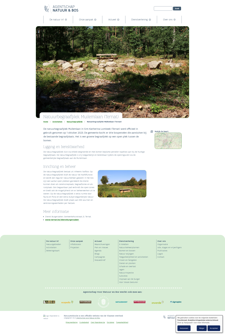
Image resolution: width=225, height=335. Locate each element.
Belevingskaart (53, 250)
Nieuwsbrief (100, 260)
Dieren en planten (127, 263)
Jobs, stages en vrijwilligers (169, 247)
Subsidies (123, 276)
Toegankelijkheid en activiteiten (133, 257)
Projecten (74, 247)
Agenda (98, 250)
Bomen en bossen (127, 250)
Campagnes (100, 257)
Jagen (121, 269)
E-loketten (124, 244)
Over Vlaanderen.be (98, 322)
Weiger (201, 328)
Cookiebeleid (84, 322)
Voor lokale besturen (128, 282)
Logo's (160, 253)
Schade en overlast (127, 266)
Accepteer (214, 328)
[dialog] (199, 324)
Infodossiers (75, 244)
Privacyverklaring (71, 322)
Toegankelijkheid (122, 322)
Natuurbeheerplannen (129, 247)
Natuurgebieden (53, 244)
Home (45, 122)
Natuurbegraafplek (74, 122)
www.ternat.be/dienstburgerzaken (62, 219)
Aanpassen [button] (184, 328)
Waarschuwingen (102, 244)
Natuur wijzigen (126, 253)
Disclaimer (110, 322)
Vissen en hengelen (128, 260)
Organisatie (162, 244)
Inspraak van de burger (129, 279)
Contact (160, 257)
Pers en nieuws (101, 247)
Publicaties (162, 250)
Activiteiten (57, 122)
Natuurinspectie (126, 272)
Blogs (97, 253)
